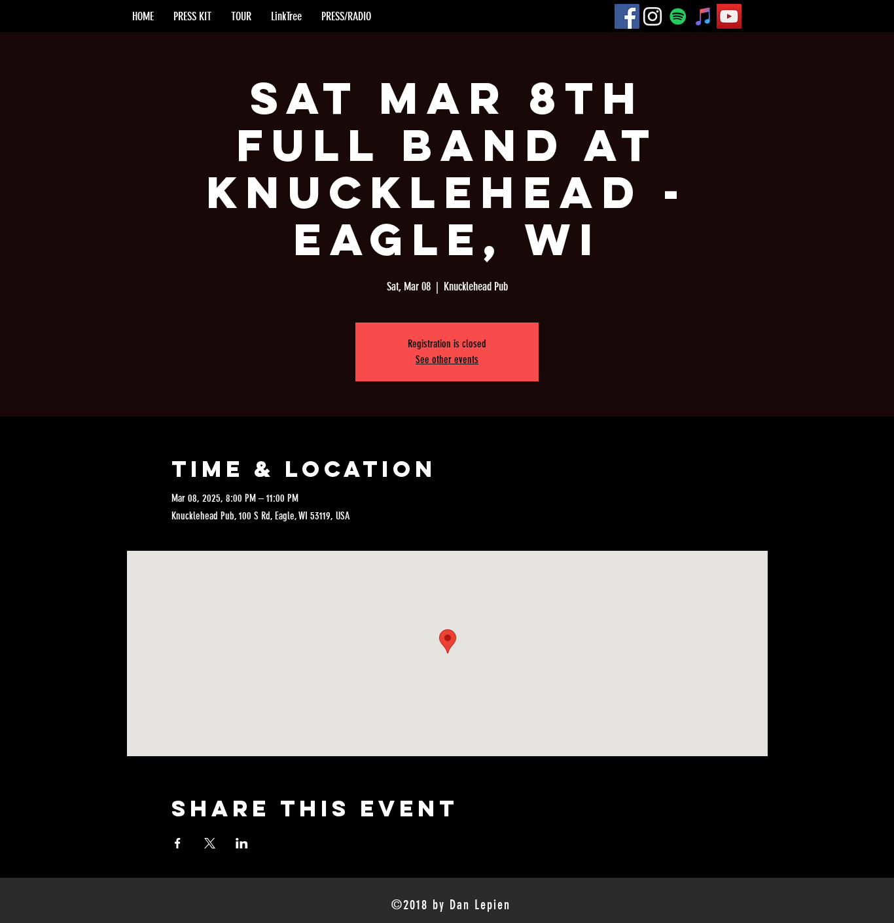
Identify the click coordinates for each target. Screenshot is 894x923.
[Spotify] (678, 16)
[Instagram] (652, 16)
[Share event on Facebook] (177, 843)
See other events (447, 359)
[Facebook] (627, 16)
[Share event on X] (210, 843)
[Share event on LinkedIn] (242, 843)
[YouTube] (729, 16)
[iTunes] (703, 16)
